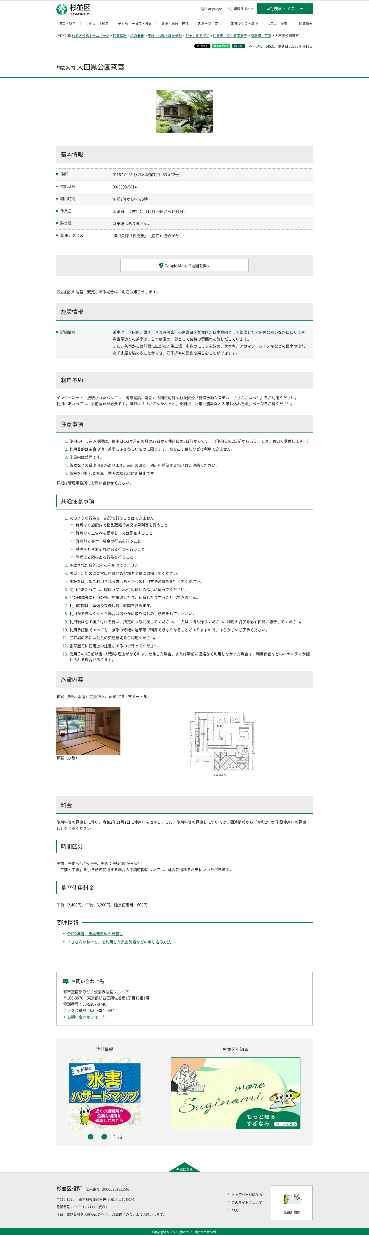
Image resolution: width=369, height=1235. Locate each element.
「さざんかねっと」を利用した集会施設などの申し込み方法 (119, 942)
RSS (234, 1210)
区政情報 (120, 35)
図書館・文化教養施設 (230, 35)
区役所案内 (291, 1212)
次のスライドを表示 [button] (104, 1137)
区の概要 (137, 35)
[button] (211, 8)
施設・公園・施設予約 (165, 35)
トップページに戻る (246, 1194)
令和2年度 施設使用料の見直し (95, 934)
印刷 (240, 45)
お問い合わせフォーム (86, 1017)
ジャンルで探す (197, 35)
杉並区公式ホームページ (90, 35)
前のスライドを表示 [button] (90, 1137)
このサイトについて (246, 1202)
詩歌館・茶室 (261, 35)
